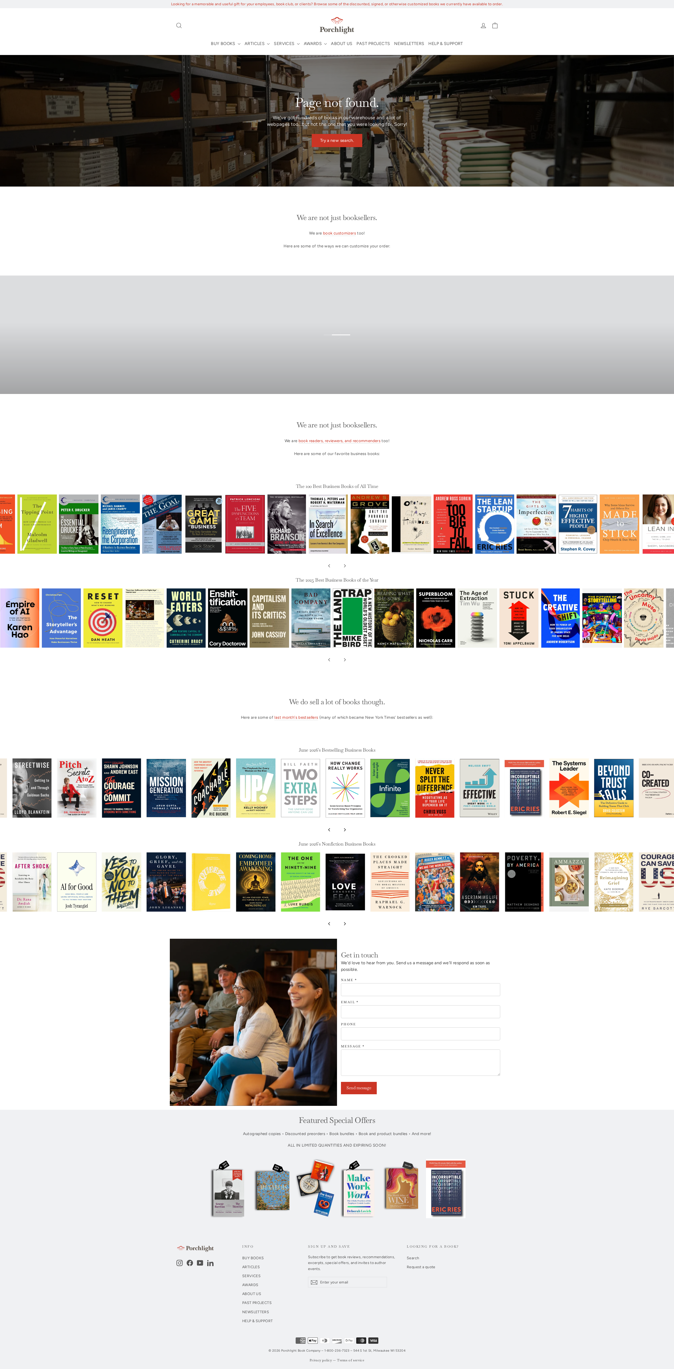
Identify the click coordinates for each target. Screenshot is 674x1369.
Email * (350, 1002)
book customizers (339, 233)
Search (413, 1258)
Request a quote (421, 1267)
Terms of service (350, 1360)
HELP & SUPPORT (445, 43)
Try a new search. (337, 140)
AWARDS (313, 43)
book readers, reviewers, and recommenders (339, 440)
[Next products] (345, 566)
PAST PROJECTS (373, 43)
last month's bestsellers (296, 717)
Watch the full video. (341, 342)
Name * (349, 980)
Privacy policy (321, 1360)
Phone (348, 1024)
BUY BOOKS (223, 43)
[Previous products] (329, 566)
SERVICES (284, 43)
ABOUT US (341, 43)
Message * (353, 1046)
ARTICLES (255, 43)
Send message (358, 1088)
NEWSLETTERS (409, 43)
